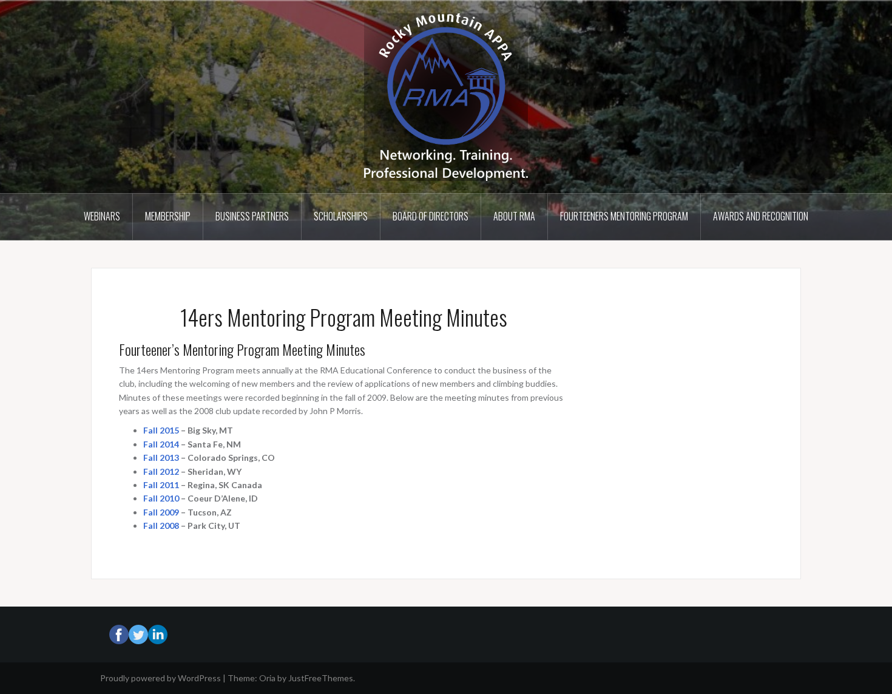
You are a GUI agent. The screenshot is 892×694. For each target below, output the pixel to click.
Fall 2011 (161, 485)
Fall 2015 (161, 430)
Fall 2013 (161, 457)
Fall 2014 (161, 444)
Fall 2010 (161, 498)
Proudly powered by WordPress (160, 678)
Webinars (102, 216)
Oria (267, 678)
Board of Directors (430, 216)
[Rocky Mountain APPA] (446, 96)
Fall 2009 (161, 512)
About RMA (514, 216)
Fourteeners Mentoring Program (624, 216)
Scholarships (341, 216)
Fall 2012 (161, 471)
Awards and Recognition (760, 216)
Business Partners (252, 216)
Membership (168, 216)
